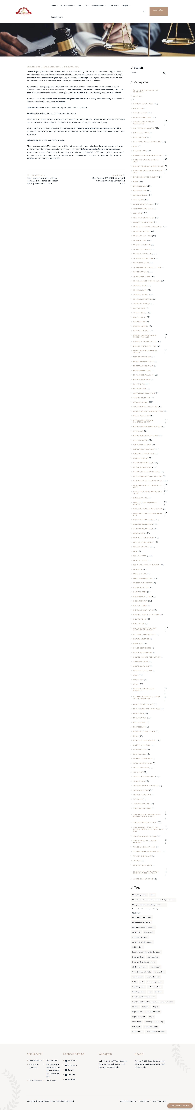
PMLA (135, 675)
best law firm (138, 957)
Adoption (138, 108)
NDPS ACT (137, 643)
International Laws (143, 519)
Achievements (98, 6)
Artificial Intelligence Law (147, 142)
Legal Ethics (139, 574)
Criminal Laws (140, 294)
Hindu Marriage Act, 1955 (145, 435)
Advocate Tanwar (49, 1101)
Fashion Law (139, 388)
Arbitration (139, 137)
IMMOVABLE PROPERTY (143, 453)
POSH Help (51, 1080)
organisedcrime (141, 666)
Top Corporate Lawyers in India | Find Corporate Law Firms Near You (53, 1070)
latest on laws (155, 987)
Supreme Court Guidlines (145, 786)
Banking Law (139, 151)
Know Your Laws (159, 1101)
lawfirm (159, 992)
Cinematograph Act (143, 204)
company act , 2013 (142, 236)
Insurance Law (140, 498)
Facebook (72, 1060)
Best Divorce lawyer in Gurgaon (146, 952)
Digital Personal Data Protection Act (144, 336)
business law (140, 186)
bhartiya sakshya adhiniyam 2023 (147, 171)
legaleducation (138, 1017)
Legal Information (142, 578)
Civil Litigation (52, 1060)
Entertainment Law (143, 366)
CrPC (134, 982)
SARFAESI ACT (139, 749)
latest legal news (154, 982)
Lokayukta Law (141, 587)
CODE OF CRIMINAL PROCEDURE (147, 227)
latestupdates (138, 992)
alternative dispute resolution (143, 123)
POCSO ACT (138, 679)
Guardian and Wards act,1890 (148, 411)
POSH (135, 684)
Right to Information (144, 740)
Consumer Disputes (34, 1066)
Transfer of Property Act (146, 851)
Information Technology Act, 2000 (148, 486)
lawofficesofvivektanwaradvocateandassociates (153, 1002)
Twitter (71, 1070)
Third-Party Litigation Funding (145, 841)
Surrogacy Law (141, 790)
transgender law (142, 856)
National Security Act (144, 634)
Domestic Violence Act (144, 341)
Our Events (113, 6)
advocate (136, 932)
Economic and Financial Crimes (145, 351)
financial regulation (144, 393)
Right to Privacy (141, 745)
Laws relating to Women (146, 565)
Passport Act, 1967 (142, 670)
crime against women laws (147, 281)
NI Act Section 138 (142, 648)
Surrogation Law (142, 795)
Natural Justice (141, 639)
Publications (139, 718)
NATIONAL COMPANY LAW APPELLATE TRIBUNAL (145, 629)
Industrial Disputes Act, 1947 (147, 476)
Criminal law (139, 290)
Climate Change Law (143, 222)
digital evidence (141, 331)
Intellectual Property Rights (145, 503)
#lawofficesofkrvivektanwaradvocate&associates (153, 900)
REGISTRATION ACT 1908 (144, 731)
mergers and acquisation (146, 614)
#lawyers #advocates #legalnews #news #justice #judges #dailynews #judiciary (147, 905)
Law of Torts (140, 560)
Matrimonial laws (142, 596)
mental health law (143, 610)
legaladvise (137, 1012)
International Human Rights (147, 509)
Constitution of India (141, 972)
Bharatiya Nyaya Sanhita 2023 (146, 160)
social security (141, 768)
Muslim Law (139, 623)
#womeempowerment (141, 922)
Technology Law (141, 804)
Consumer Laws (141, 263)
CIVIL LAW (137, 213)
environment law (142, 370)
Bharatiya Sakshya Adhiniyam (148, 166)
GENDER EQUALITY (141, 397)
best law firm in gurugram (143, 962)
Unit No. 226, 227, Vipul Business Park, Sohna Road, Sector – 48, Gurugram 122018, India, (113, 1064)
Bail (135, 146)
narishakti (136, 1027)
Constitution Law (142, 254)
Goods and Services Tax (145, 406)
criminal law (137, 977)
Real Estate (139, 722)
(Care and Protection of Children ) (145, 91)
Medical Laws (140, 605)
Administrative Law (143, 104)
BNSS (135, 181)
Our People (82, 6)
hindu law (138, 431)
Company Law (140, 240)
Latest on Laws (141, 547)
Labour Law (139, 533)
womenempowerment (156, 1032)
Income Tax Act (141, 458)
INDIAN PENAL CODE (142, 467)
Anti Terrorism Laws (143, 128)
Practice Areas (67, 6)
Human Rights (140, 440)
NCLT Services (35, 1080)
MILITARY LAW (139, 619)
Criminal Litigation (143, 299)
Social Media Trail (142, 763)
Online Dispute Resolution (146, 657)
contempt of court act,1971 (147, 267)
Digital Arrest (140, 326)
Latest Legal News (52, 67)
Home (53, 6)
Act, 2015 (137, 96)
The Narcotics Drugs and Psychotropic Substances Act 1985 (148, 829)
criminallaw (160, 972)
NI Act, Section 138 (142, 652)
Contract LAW (140, 272)
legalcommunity (153, 1012)
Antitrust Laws (141, 133)
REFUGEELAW (139, 727)
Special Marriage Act (144, 777)
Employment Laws (142, 357)
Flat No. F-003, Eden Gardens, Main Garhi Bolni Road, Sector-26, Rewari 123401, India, (150, 1064)
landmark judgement (144, 538)
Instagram (72, 1065)
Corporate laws (141, 276)
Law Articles (139, 556)
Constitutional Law (143, 258)
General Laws (140, 402)
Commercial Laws (142, 231)
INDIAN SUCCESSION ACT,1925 (146, 472)
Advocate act (140, 113)
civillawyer (155, 967)
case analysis (140, 195)
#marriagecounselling (141, 917)
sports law (139, 781)
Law (135, 551)
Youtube (71, 1079)
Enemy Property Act (143, 361)
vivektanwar (137, 1032)
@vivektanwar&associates (143, 927)
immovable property (143, 449)
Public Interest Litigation (146, 709)
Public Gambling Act (143, 704)
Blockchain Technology (145, 177)
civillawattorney (139, 967)
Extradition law (141, 379)
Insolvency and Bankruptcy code (147, 492)
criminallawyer (153, 977)
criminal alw (139, 285)
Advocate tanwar (139, 937)
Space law (138, 772)
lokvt (151, 1017)
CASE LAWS (138, 199)
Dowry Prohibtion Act (144, 346)
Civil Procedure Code (144, 218)
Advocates (149, 932)
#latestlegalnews (139, 895)
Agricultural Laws (142, 117)
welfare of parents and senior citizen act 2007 (145, 872)
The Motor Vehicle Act (144, 822)
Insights (125, 6)
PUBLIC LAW (138, 713)
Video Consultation (128, 1101)
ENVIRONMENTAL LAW (143, 375)
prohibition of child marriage (143, 689)
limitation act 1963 (142, 583)
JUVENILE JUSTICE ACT (143, 524)
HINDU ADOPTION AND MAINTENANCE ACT (143, 421)
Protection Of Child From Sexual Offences (146, 697)
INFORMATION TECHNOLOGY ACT (148, 481)
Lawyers (137, 569)
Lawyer (135, 1007)
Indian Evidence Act (143, 463)
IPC (142, 982)
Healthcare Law (141, 416)
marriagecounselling (154, 1022)
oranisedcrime (140, 661)
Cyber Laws (139, 312)
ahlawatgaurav (71, 67)
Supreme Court (151, 1027)
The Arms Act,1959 (142, 808)
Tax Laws (138, 799)
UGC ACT (137, 860)
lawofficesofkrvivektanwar (143, 997)
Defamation (139, 322)
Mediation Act (140, 601)
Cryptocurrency (141, 303)
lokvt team (137, 1022)
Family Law (138, 384)
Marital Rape (140, 592)
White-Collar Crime (143, 879)
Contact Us (144, 1101)
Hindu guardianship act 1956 (147, 426)
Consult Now (56, 17)
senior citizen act (142, 758)
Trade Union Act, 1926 (144, 847)
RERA (135, 736)
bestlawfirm (153, 957)
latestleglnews (138, 987)
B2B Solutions (35, 1060)
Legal (155, 1007)
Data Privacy (139, 317)
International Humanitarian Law (148, 514)
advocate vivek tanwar (142, 942)
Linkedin (71, 1075)
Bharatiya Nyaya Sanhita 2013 (148, 155)
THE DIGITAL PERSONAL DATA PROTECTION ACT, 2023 (147, 815)
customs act (139, 308)
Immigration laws (142, 444)
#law (153, 895)
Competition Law (141, 245)
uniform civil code (142, 865)
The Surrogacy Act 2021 (145, 836)
